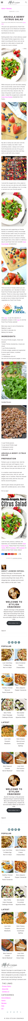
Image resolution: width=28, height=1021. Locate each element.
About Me (5, 989)
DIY (2, 1008)
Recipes (9, 8)
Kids (2, 1006)
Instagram (22, 548)
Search (3, 630)
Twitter (3, 548)
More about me (13, 623)
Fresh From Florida (6, 97)
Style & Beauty (6, 998)
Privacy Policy (6, 986)
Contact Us (5, 991)
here (6, 318)
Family (3, 1000)
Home (3, 8)
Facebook (13, 548)
